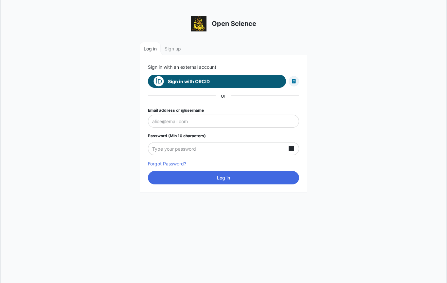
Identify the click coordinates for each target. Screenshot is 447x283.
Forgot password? (167, 163)
